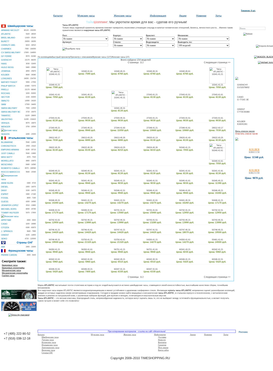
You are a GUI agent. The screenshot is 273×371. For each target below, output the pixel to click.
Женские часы (122, 15)
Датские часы (48, 340)
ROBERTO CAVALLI (10, 168)
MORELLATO (7, 161)
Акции (182, 15)
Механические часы (11, 270)
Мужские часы (86, 15)
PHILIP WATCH (8, 86)
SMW (3, 104)
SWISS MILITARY (9, 108)
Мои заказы (163, 347)
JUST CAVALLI (8, 153)
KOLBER (5, 75)
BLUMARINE (7, 142)
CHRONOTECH (8, 146)
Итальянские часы (50, 345)
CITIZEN (5, 227)
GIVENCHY (6, 60)
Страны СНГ (47, 353)
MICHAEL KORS (8, 209)
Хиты (218, 15)
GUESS (4, 201)
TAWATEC (6, 115)
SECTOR (5, 97)
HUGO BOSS (7, 67)
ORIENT (5, 235)
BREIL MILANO (8, 38)
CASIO (4, 224)
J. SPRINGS (6, 231)
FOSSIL (4, 198)
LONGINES (6, 78)
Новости (162, 340)
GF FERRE (6, 56)
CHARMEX (6, 49)
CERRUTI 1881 (8, 45)
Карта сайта (163, 350)
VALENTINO (6, 119)
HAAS (3, 63)
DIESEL (4, 187)
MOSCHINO (6, 164)
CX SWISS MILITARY (10, 52)
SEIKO (4, 239)
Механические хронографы (15, 273)
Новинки (201, 15)
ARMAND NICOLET (10, 30)
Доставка (162, 337)
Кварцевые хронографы (13, 268)
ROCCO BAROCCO (10, 172)
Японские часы (48, 350)
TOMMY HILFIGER (10, 213)
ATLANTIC (6, 34)
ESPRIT (4, 194)
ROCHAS (5, 93)
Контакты (162, 342)
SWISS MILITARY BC (10, 112)
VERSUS (5, 123)
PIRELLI (5, 89)
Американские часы (50, 347)
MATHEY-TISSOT (9, 82)
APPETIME (6, 220)
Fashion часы (8, 275)
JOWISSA (5, 71)
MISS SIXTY (6, 157)
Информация (158, 15)
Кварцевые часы (10, 265)
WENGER (5, 127)
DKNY (4, 190)
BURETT (5, 41)
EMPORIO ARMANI (10, 150)
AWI (3, 247)
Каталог (58, 15)
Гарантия (162, 345)
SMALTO (5, 101)
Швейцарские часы (50, 337)
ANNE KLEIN (7, 183)
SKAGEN (5, 134)
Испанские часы (49, 342)
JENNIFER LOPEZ (9, 205)
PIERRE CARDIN (9, 255)
